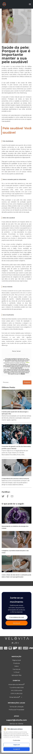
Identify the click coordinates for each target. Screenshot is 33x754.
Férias (15, 697)
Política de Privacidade (16, 709)
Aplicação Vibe (16, 675)
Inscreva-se (16, 669)
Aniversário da (16, 684)
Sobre (16, 666)
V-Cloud (16, 672)
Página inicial (16, 660)
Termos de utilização (16, 706)
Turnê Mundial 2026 (17, 687)
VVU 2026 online (16, 690)
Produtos (16, 663)
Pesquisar (27, 382)
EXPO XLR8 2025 (16, 693)
